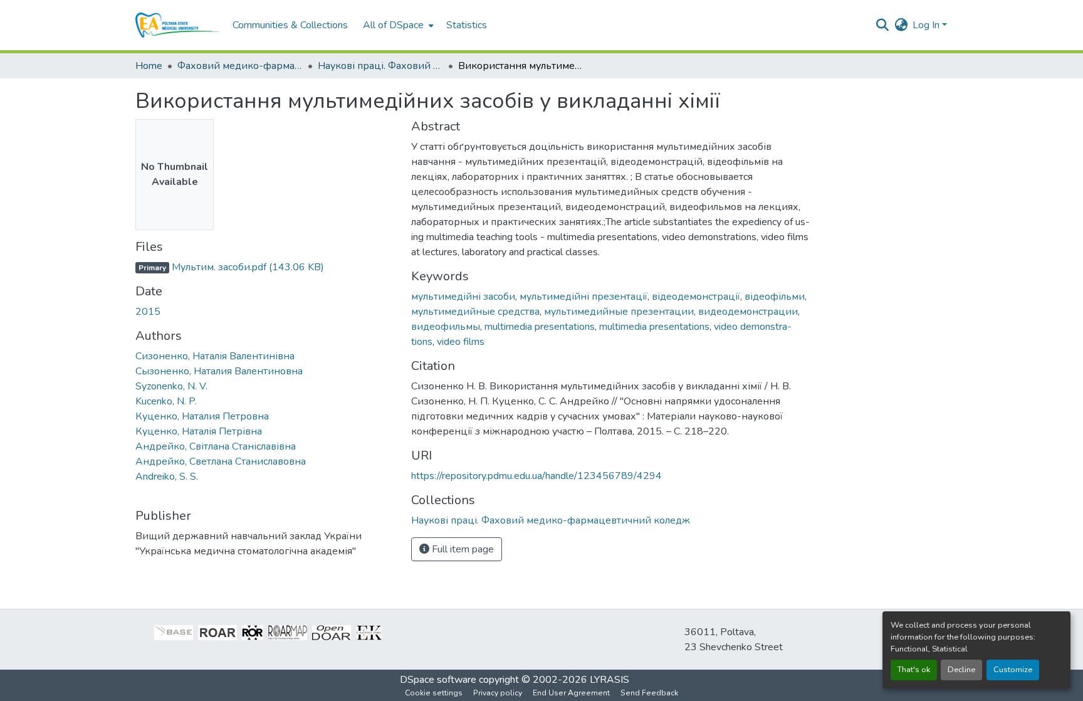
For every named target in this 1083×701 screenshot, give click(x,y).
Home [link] (148, 66)
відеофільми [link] (775, 296)
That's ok (913, 669)
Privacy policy (497, 693)
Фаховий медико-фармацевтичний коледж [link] (240, 66)
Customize (1012, 669)
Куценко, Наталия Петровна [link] (202, 416)
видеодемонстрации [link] (748, 312)
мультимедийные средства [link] (475, 312)
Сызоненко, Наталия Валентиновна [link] (219, 371)
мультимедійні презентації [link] (583, 296)
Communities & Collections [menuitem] (290, 25)
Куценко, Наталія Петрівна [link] (198, 431)
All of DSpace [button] (393, 25)
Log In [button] (927, 25)
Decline (961, 669)
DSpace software (438, 680)
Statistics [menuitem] (466, 25)
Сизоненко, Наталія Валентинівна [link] (215, 356)
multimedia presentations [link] (539, 327)
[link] (265, 267)
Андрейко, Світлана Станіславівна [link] (215, 446)
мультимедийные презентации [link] (619, 312)
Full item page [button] (461, 549)
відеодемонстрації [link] (696, 296)
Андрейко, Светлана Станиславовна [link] (220, 461)
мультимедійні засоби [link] (463, 296)
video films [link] (460, 342)
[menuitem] (397, 25)
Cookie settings (434, 693)
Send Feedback (649, 693)
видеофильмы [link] (445, 327)
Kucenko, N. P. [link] (166, 401)
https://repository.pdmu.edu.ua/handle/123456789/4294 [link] (536, 476)
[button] (177, 25)
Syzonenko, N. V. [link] (171, 386)
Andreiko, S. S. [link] (166, 476)
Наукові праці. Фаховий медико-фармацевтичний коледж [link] (380, 66)
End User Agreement (571, 693)
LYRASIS (609, 680)
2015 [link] (147, 312)
